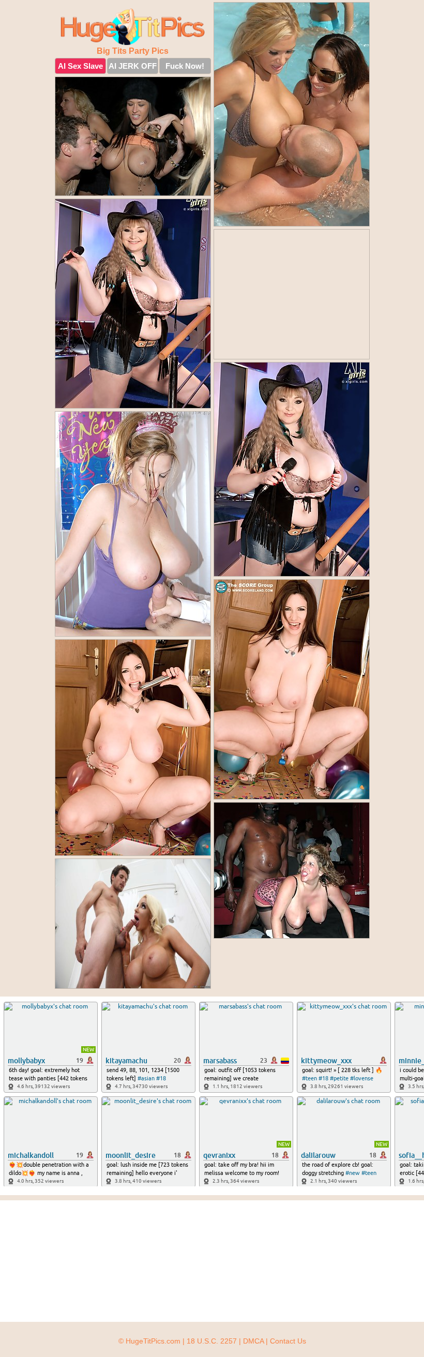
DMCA (253, 1341)
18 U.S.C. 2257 (212, 1341)
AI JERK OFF (133, 66)
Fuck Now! (184, 66)
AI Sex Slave (80, 66)
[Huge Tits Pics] (133, 26)
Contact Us (288, 1341)
